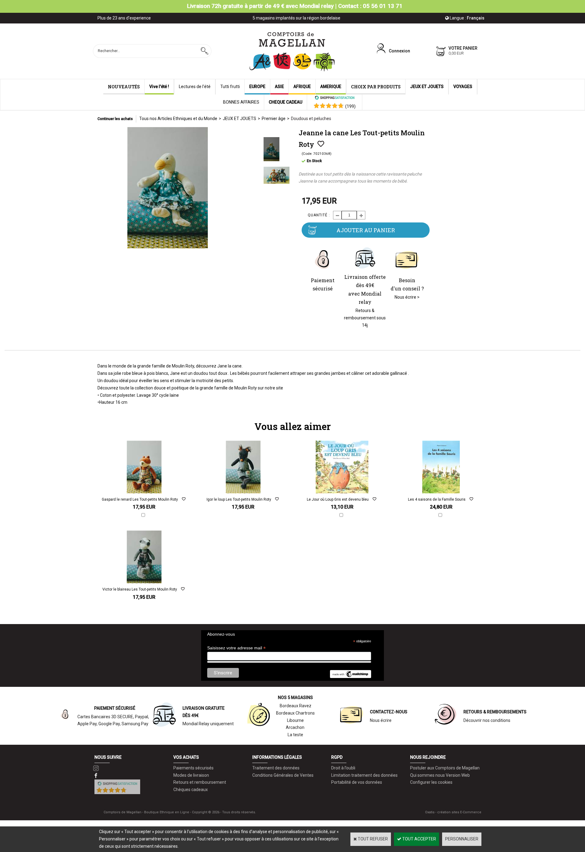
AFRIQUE (302, 86)
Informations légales (277, 757)
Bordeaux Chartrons (295, 713)
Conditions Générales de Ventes (283, 775)
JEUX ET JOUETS (427, 86)
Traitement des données (276, 767)
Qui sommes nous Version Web (440, 775)
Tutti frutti (230, 86)
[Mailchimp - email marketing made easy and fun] (350, 676)
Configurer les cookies (431, 782)
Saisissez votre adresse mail (236, 648)
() (350, 106)
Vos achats (186, 757)
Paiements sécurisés (193, 767)
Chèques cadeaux (190, 789)
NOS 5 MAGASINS (295, 697)
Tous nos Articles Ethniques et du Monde (178, 118)
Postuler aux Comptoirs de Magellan (445, 767)
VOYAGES (462, 86)
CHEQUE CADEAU (285, 102)
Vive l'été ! (159, 86)
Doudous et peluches (311, 118)
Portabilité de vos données (356, 782)
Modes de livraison (191, 775)
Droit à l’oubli (343, 767)
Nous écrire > (407, 297)
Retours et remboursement (199, 782)
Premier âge (273, 118)
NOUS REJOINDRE (428, 757)
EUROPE (257, 86)
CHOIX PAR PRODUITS (376, 87)
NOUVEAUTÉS (124, 87)
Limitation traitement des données (364, 775)
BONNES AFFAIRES (241, 102)
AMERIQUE (330, 86)
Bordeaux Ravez (295, 705)
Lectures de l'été (195, 86)
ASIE (279, 86)
